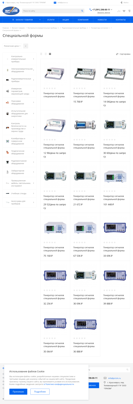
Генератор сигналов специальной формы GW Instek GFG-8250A (54, 96)
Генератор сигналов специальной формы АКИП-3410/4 (54, 250)
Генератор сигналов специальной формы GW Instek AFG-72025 (114, 147)
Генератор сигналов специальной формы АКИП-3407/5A (114, 298)
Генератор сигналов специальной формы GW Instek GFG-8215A (54, 147)
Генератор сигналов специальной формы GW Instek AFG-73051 (84, 147)
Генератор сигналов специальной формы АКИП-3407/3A (114, 250)
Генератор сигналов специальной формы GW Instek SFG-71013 (84, 96)
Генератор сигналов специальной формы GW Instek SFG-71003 (114, 96)
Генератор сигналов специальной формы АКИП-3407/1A (84, 346)
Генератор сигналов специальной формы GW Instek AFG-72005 (84, 199)
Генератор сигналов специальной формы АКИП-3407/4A (54, 346)
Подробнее (40, 391)
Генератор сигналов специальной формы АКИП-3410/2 (84, 250)
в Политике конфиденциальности (59, 384)
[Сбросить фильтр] (25, 46)
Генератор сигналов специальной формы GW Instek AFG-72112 (84, 298)
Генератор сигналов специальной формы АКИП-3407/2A (54, 298)
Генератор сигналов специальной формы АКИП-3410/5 (114, 199)
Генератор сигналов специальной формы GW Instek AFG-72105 (54, 199)
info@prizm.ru (63, 2)
